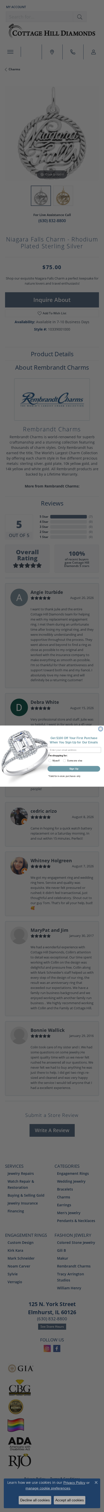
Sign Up (74, 768)
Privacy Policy (74, 1483)
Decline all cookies (35, 1500)
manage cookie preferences (47, 1488)
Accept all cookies (69, 1500)
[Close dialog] (100, 729)
